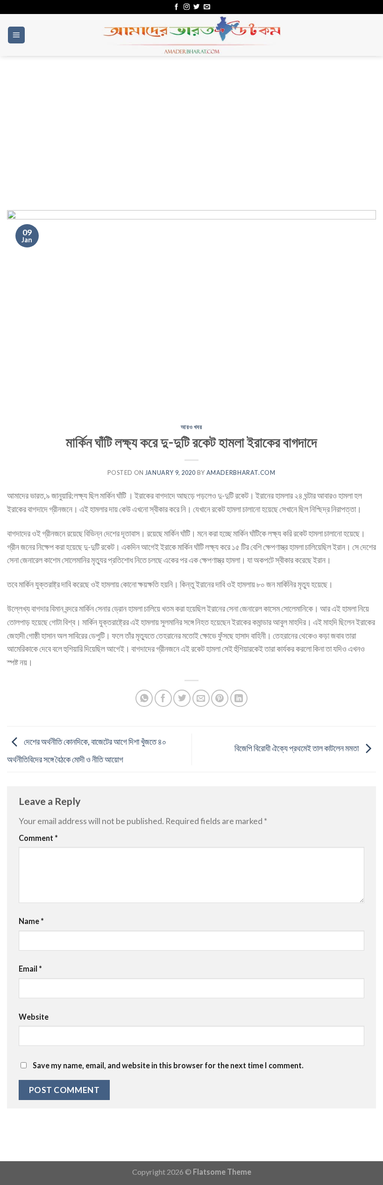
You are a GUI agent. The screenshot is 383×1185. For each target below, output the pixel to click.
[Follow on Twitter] (196, 7)
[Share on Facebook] (163, 698)
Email (30, 968)
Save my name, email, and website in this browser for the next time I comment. (168, 1065)
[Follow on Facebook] (176, 7)
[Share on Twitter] (182, 698)
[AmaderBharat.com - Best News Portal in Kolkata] (191, 35)
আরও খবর (191, 426)
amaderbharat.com (241, 472)
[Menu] (16, 35)
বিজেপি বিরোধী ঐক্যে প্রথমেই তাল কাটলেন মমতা (297, 748)
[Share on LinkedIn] (239, 698)
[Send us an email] (207, 7)
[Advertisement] (191, 126)
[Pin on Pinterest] (219, 698)
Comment (38, 837)
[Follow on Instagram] (187, 7)
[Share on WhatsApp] (144, 698)
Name (31, 921)
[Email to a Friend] (201, 698)
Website (34, 1016)
